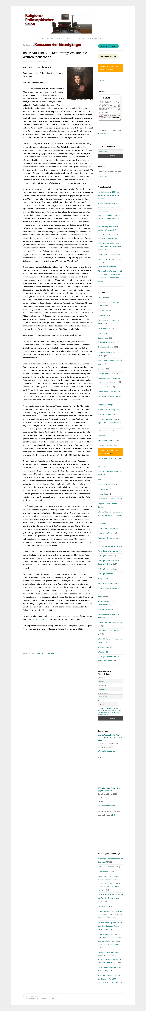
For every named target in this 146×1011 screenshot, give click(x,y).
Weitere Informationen (106, 751)
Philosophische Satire (106, 574)
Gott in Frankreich (104, 431)
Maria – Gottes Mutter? (107, 528)
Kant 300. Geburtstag (106, 484)
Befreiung (101, 315)
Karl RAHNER (103, 489)
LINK (100, 757)
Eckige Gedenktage (105, 405)
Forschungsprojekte (105, 414)
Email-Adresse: (103, 693)
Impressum (99, 38)
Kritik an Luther (103, 494)
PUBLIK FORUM (40, 619)
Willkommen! (47, 38)
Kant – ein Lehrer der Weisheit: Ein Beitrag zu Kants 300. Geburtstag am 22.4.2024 (109, 979)
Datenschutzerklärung (106, 867)
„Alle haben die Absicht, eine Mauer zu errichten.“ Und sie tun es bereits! (110, 246)
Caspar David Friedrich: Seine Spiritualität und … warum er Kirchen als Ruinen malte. (110, 914)
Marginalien (102, 523)
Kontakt (89, 38)
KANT (100, 479)
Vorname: (101, 678)
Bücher (81, 38)
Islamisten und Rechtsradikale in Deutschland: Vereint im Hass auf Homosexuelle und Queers (110, 263)
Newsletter (60, 38)
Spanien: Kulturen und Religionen (110, 588)
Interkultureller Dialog (106, 445)
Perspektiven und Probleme (108, 551)
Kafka (100, 466)
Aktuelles (71, 38)
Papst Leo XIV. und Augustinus (109, 538)
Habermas (102, 436)
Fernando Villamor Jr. (49, 998)
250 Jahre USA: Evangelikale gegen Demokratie (109, 789)
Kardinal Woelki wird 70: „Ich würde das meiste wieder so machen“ (108, 195)
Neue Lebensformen (105, 533)
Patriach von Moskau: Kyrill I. (108, 546)
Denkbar (101, 369)
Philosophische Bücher (106, 342)
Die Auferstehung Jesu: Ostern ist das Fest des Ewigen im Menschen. (110, 898)
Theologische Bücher (105, 347)
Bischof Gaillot (103, 333)
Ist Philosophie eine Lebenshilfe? (110, 458)
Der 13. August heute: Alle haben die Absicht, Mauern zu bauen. (110, 737)
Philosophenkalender (105, 556)
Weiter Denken (103, 647)
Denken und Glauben (46, 653)
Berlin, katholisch (104, 328)
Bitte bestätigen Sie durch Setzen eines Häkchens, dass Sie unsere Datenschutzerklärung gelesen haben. (109, 711)
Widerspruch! (103, 652)
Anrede (100, 701)
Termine (101, 596)
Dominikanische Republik (107, 392)
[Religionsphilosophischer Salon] (57, 33)
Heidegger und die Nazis (107, 440)
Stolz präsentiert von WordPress (37, 996)
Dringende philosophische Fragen (110, 396)
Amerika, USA (103, 310)
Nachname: (102, 685)
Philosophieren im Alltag (107, 569)
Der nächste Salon (104, 387)
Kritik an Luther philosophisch (108, 499)
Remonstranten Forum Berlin (108, 583)
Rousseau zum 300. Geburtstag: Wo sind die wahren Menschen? (55, 55)
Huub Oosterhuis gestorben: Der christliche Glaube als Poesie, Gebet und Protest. (110, 926)
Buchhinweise (103, 338)
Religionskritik (103, 579)
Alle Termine (102, 176)
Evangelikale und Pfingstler (108, 410)
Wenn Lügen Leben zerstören (109, 255)
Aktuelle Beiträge (108, 56)
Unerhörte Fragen (108, 46)
